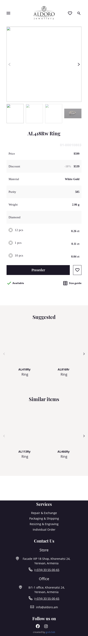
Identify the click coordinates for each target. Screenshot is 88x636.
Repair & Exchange (44, 513)
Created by (44, 632)
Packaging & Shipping (44, 518)
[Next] (78, 64)
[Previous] (9, 64)
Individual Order (44, 529)
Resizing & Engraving (44, 524)
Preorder (38, 270)
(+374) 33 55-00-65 (46, 570)
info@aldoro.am (47, 607)
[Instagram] (46, 627)
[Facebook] (38, 627)
